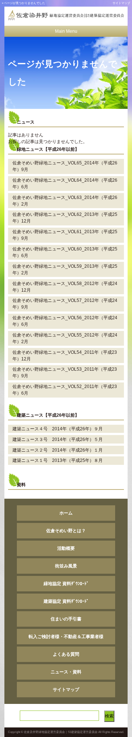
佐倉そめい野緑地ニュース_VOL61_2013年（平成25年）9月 (64, 235)
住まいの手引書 (66, 619)
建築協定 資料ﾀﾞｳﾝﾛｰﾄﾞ (66, 601)
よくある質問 (66, 654)
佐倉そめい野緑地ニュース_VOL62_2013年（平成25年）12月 (64, 218)
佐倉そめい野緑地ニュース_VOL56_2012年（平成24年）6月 (64, 321)
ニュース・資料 (66, 671)
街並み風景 (66, 566)
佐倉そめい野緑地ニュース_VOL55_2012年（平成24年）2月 (64, 338)
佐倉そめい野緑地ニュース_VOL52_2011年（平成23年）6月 (64, 390)
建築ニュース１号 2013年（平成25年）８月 (57, 460)
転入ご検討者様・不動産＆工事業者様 (66, 636)
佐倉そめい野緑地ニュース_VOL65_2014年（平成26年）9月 (64, 166)
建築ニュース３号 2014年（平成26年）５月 (57, 439)
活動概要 (66, 548)
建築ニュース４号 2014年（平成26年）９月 (57, 428)
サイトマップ (121, 3)
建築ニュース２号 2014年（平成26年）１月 (57, 450)
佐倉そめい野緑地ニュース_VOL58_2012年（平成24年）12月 (64, 287)
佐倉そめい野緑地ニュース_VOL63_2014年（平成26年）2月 (64, 201)
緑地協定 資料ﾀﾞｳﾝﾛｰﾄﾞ (66, 583)
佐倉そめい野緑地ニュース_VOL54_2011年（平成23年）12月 (64, 356)
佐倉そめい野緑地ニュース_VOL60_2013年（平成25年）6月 (64, 252)
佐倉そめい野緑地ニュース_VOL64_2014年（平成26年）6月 (64, 183)
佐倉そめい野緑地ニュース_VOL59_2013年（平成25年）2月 (64, 269)
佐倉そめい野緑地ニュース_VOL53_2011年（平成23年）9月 (64, 372)
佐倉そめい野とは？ (66, 530)
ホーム (66, 513)
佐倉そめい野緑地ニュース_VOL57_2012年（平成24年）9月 (64, 304)
